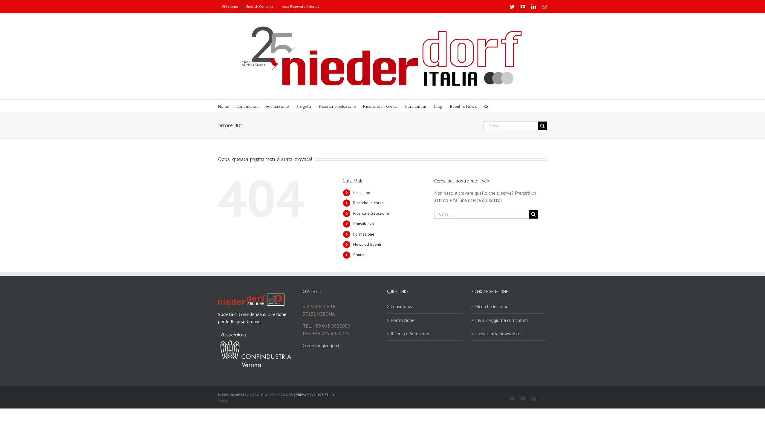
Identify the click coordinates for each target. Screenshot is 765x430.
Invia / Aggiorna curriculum (501, 320)
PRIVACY (302, 394)
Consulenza (363, 223)
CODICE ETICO (323, 394)
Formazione (363, 234)
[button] (486, 106)
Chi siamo (361, 192)
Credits (222, 401)
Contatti (360, 254)
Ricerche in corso (368, 202)
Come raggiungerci (321, 345)
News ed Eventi (367, 244)
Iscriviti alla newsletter (498, 334)
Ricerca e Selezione (371, 213)
